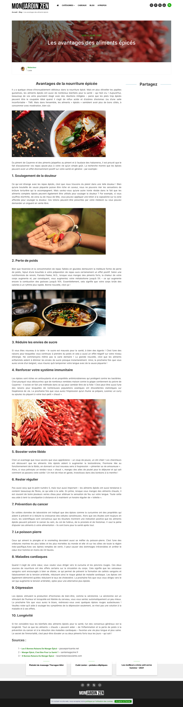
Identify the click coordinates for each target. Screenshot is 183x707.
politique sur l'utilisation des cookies (99, 701)
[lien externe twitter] (160, 6)
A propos (102, 5)
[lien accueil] (30, 8)
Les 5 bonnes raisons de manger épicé (39, 648)
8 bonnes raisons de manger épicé (38, 656)
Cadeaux (82, 5)
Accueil (14, 12)
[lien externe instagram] (152, 6)
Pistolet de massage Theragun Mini (46, 665)
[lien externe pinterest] (156, 6)
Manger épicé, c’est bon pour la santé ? (40, 652)
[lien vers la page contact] (164, 6)
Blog (92, 5)
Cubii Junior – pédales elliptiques (91, 665)
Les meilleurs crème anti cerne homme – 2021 (137, 666)
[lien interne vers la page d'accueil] (57, 5)
